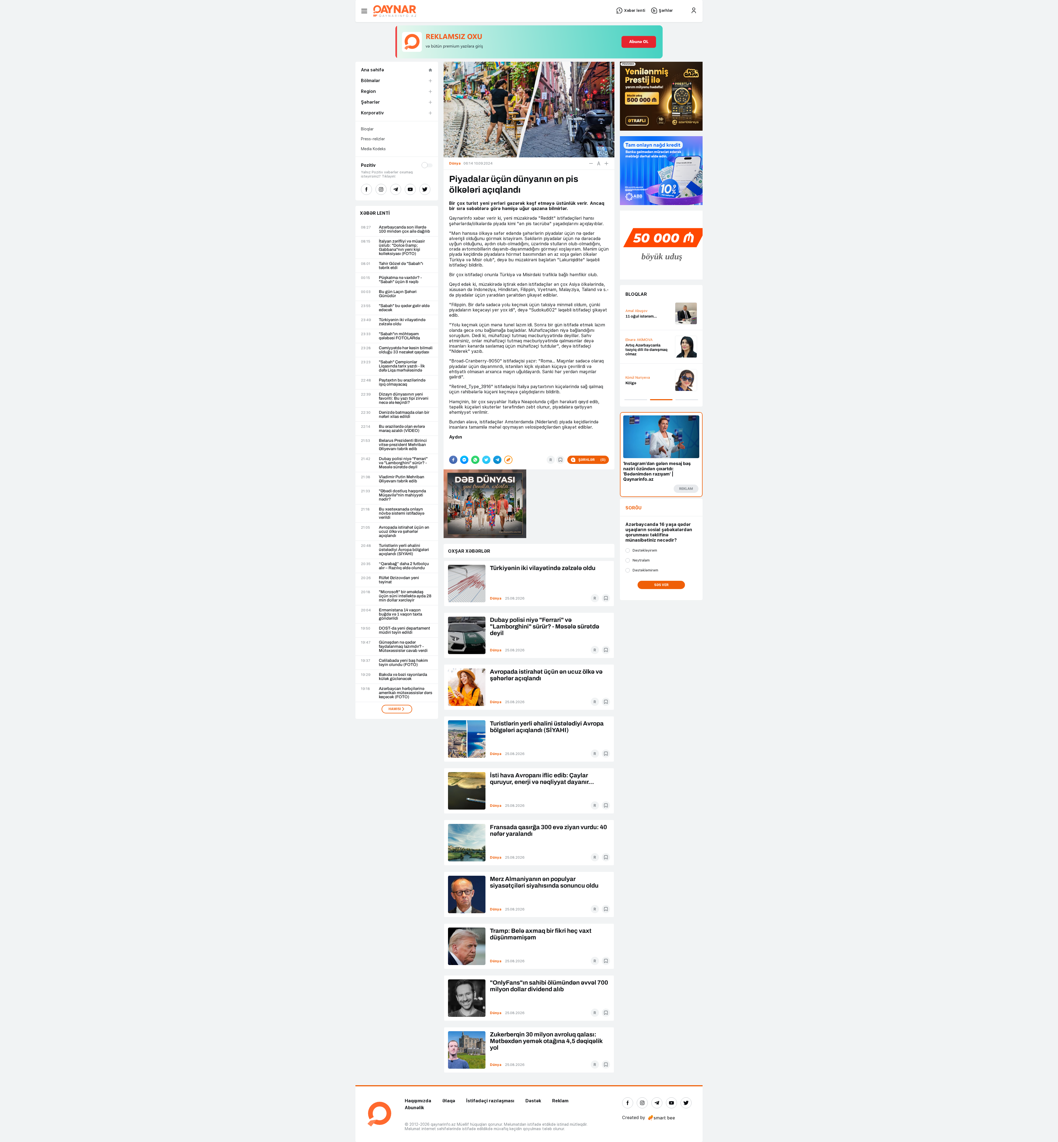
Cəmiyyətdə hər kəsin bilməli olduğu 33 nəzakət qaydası (406, 350)
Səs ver (661, 585)
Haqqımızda (418, 1100)
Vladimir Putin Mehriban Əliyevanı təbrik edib (401, 479)
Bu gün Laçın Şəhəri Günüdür (398, 294)
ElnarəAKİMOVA (639, 340)
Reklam (560, 1100)
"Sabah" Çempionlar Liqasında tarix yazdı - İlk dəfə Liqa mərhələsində (402, 366)
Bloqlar (367, 129)
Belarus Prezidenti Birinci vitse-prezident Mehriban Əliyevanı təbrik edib (403, 445)
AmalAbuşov (636, 311)
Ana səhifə (372, 69)
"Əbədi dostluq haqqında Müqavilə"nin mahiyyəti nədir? (402, 495)
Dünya (495, 598)
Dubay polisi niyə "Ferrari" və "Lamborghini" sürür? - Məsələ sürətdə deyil (403, 463)
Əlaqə (448, 1100)
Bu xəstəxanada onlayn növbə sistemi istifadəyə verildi (401, 513)
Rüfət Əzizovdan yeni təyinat (399, 580)
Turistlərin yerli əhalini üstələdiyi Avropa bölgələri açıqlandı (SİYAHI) (404, 550)
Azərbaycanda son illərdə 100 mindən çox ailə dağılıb (404, 229)
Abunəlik (414, 1107)
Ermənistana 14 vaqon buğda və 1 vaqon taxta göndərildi (400, 614)
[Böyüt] (606, 163)
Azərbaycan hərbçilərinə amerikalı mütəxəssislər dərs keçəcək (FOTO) (405, 693)
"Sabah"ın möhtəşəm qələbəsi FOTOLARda (399, 336)
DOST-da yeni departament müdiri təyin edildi (404, 630)
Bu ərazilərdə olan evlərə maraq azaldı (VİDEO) (402, 428)
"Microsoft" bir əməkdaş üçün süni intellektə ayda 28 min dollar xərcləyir (405, 596)
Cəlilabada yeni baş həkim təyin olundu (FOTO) (403, 663)
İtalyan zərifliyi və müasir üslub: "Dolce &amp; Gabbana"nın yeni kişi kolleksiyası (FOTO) (402, 247)
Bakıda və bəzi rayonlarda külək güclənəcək (403, 677)
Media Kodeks (373, 149)
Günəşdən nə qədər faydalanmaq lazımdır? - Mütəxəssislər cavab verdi (403, 646)
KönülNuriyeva (637, 377)
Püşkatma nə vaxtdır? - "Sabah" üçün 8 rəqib (400, 280)
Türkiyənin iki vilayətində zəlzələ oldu (402, 322)
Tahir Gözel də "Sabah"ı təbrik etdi (401, 266)
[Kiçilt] (591, 163)
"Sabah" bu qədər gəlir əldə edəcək (404, 308)
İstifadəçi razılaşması (490, 1100)
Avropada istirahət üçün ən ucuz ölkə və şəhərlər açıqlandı (404, 531)
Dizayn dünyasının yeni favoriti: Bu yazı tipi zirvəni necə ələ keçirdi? (403, 398)
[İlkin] (598, 163)
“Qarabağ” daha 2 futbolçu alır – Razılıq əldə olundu (404, 566)
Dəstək (533, 1100)
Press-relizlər (373, 139)
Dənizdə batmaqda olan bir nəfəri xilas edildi (404, 414)
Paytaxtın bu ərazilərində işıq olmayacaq (402, 382)
